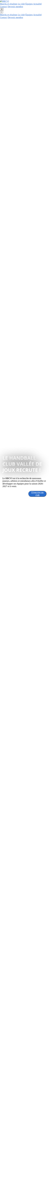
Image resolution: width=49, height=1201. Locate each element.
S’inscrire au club (37, 493)
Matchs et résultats (8, 4)
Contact (3, 6)
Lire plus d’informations (14, 493)
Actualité (37, 4)
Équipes (29, 4)
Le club (21, 4)
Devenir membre (15, 6)
